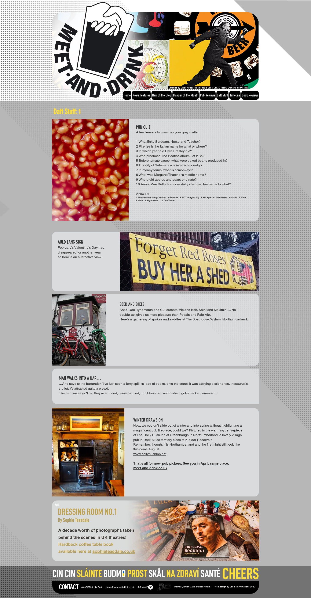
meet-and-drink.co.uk (150, 468)
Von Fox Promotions (239, 586)
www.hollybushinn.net (149, 454)
